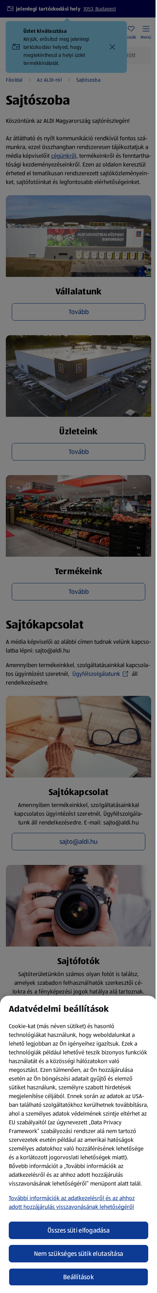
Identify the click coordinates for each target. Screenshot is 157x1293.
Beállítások (78, 1277)
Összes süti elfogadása (78, 1230)
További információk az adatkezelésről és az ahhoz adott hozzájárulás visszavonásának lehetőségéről (72, 1202)
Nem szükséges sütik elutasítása (78, 1253)
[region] (78, 1144)
